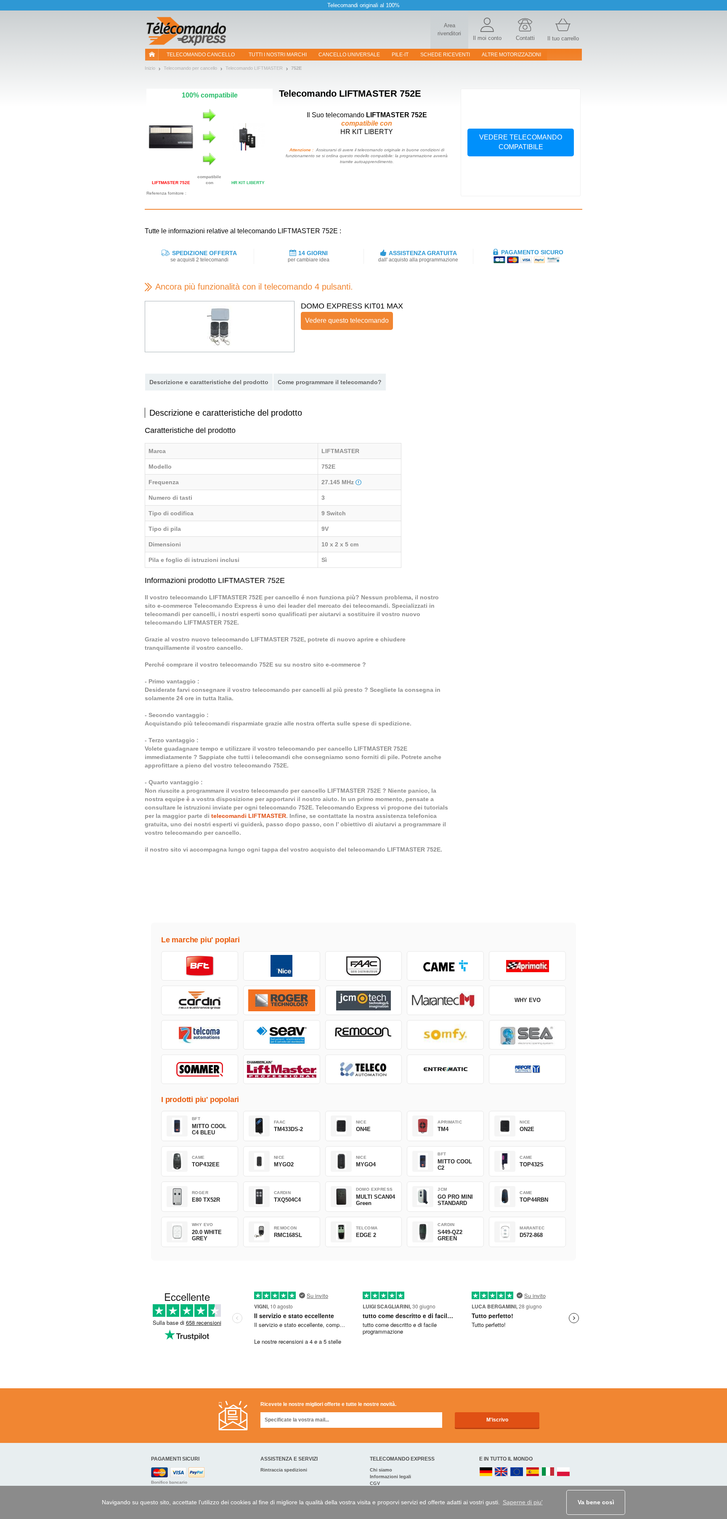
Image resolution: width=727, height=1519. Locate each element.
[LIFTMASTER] (281, 1069)
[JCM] (363, 1000)
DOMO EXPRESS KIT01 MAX (352, 306)
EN (517, 1472)
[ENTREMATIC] (445, 1069)
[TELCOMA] (199, 1035)
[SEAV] (281, 1035)
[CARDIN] (199, 1000)
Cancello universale (349, 55)
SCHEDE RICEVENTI (445, 55)
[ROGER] (281, 1000)
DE (486, 1472)
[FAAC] (363, 966)
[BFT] (199, 966)
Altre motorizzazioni (511, 55)
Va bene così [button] (596, 1502)
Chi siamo (381, 1469)
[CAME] (445, 966)
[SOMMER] (199, 1069)
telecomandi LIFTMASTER (248, 815)
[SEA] (527, 1035)
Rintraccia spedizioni (283, 1469)
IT (548, 1472)
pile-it (400, 55)
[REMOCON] (363, 1035)
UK (501, 1472)
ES (532, 1472)
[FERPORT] (527, 1069)
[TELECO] (363, 1069)
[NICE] (281, 966)
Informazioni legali (390, 1476)
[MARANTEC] (445, 1000)
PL (563, 1472)
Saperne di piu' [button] (523, 1502)
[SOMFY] (445, 1035)
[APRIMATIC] (527, 966)
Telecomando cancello (201, 55)
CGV (375, 1483)
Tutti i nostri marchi (278, 55)
